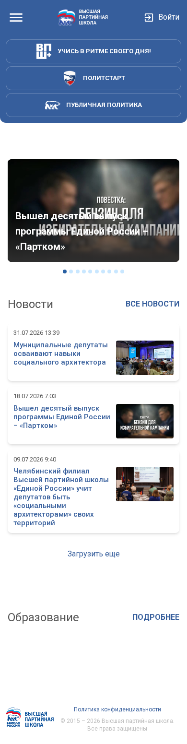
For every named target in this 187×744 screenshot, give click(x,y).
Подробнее (155, 617)
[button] (94, 554)
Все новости (152, 303)
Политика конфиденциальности (117, 709)
